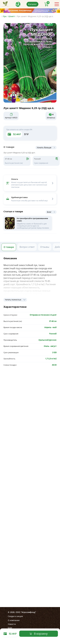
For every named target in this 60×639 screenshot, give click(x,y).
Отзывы (44, 246)
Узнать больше (44, 147)
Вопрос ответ (27, 246)
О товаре (9, 247)
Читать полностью (13, 299)
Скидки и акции (15, 616)
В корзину (41, 633)
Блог (49, 212)
